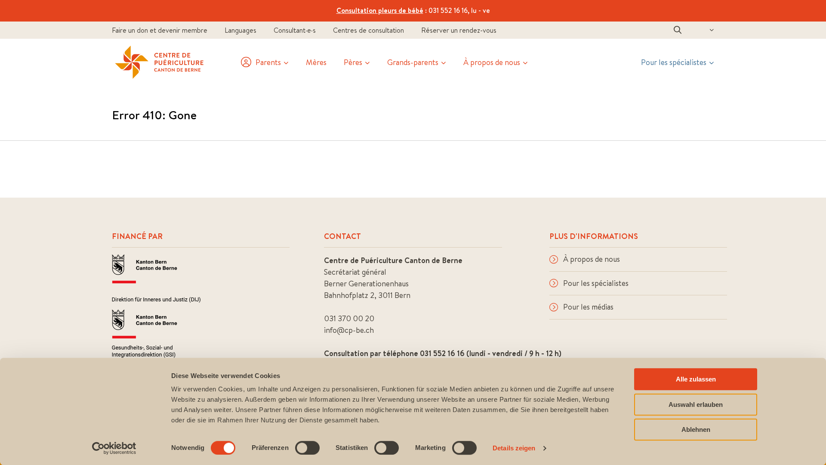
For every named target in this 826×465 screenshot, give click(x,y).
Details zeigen (514, 448)
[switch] (307, 448)
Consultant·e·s (295, 30)
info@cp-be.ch (349, 330)
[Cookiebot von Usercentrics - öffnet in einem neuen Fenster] (114, 448)
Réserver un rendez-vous (458, 30)
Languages (240, 30)
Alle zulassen (696, 379)
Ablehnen (695, 429)
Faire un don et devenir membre (159, 30)
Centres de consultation (368, 30)
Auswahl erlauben (696, 404)
